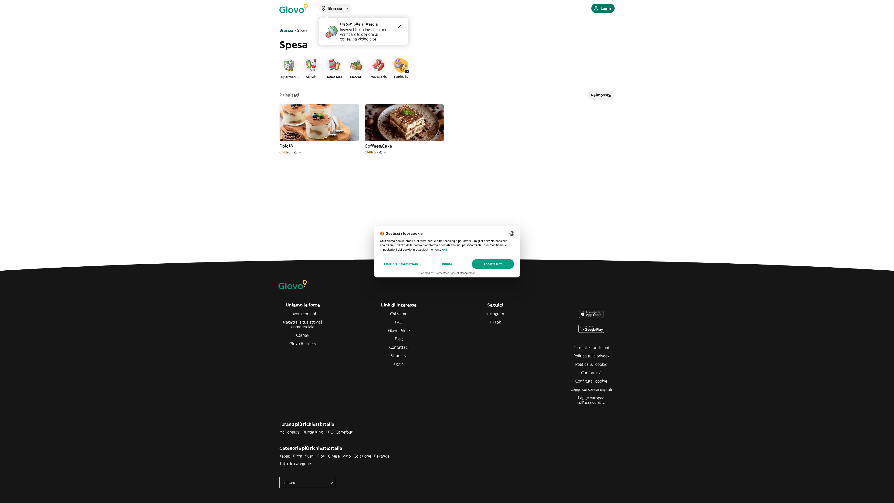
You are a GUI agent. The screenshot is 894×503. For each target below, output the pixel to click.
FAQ (399, 322)
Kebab (284, 456)
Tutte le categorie (295, 463)
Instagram (495, 313)
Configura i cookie (591, 381)
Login (399, 364)
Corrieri (302, 335)
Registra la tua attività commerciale (302, 324)
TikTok (495, 322)
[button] (289, 68)
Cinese (334, 456)
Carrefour (344, 432)
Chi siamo (398, 313)
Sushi (310, 456)
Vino (346, 456)
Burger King (312, 432)
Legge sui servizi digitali (591, 389)
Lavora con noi (303, 313)
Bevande (381, 456)
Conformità (591, 372)
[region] (447, 68)
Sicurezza (398, 355)
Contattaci (399, 347)
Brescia (286, 30)
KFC (329, 432)
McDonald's (289, 432)
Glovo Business (302, 343)
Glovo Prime (399, 330)
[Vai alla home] (293, 8)
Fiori (321, 456)
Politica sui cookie (591, 364)
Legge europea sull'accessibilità (591, 400)
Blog (399, 338)
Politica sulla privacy (591, 355)
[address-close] (399, 26)
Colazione (362, 456)
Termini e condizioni (591, 347)
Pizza (297, 456)
